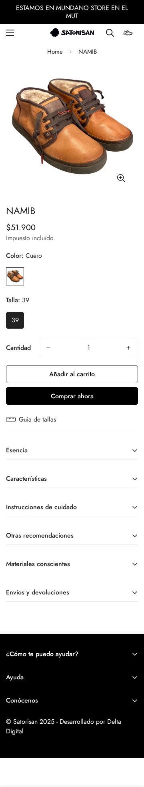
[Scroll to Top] (130, 745)
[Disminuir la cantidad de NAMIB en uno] (48, 348)
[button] (128, 33)
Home (55, 51)
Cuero (15, 276)
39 (15, 320)
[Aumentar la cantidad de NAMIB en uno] (128, 348)
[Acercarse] (121, 178)
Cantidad (18, 347)
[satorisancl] (72, 32)
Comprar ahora (72, 396)
